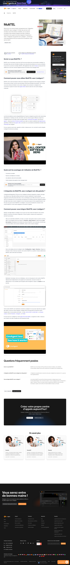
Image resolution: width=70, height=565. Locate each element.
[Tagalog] (40, 556)
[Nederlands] (50, 554)
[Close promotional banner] (68, 1)
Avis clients (30, 523)
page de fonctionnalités (25, 316)
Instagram (18, 313)
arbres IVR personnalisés (17, 121)
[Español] (31, 554)
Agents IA (14, 8)
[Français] (37, 554)
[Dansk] (24, 554)
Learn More (9, 53)
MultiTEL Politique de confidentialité (27, 53)
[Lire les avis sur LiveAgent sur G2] (39, 544)
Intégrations (6, 525)
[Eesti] (33, 554)
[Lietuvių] (46, 554)
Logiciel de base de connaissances (60, 518)
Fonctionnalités (6, 523)
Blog (42, 518)
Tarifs (5, 521)
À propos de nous (31, 518)
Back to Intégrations (8, 391)
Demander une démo (31, 71)
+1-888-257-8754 (8, 545)
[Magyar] (41, 554)
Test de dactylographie (45, 527)
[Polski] (53, 554)
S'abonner (42, 184)
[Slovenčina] (61, 554)
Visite (5, 527)
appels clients (23, 86)
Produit (19, 8)
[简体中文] (43, 556)
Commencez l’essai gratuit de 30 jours (10, 503)
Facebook (13, 313)
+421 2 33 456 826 (9, 543)
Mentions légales (31, 527)
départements (42, 121)
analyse (36, 65)
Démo (54, 8)
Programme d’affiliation (32, 525)
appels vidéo (18, 122)
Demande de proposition (19, 527)
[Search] (44, 8)
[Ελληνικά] (28, 554)
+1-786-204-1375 (8, 547)
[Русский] (59, 554)
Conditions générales (23, 561)
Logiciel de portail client (58, 534)
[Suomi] (35, 554)
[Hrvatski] (39, 554)
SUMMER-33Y (18, 5)
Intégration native (8, 42)
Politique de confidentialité (41, 561)
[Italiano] (42, 554)
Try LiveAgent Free (58, 64)
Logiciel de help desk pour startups (60, 536)
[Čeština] (22, 554)
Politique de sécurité (32, 561)
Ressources (25, 8)
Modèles (42, 525)
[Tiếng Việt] (41, 556)
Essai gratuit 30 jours (40, 71)
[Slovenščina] (63, 554)
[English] (29, 554)
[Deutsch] (26, 554)
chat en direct (29, 312)
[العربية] (18, 554)
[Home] (4, 13)
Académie (43, 523)
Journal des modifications (19, 525)
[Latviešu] (48, 554)
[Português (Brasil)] (55, 554)
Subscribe (63, 543)
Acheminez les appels (32, 119)
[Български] (20, 554)
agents (5, 121)
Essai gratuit (49, 8)
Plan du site (53, 561)
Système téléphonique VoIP (58, 523)
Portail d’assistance (18, 518)
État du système (17, 523)
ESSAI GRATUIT (29, 417)
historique (6, 124)
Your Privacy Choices (43, 562)
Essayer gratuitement (16, 391)
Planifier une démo (38, 417)
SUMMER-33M (8, 5)
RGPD (49, 561)
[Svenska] (65, 554)
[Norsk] (52, 554)
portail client (35, 312)
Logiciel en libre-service (58, 525)
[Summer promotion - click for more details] (35, 3)
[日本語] (44, 554)
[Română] (57, 554)
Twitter (23, 313)
